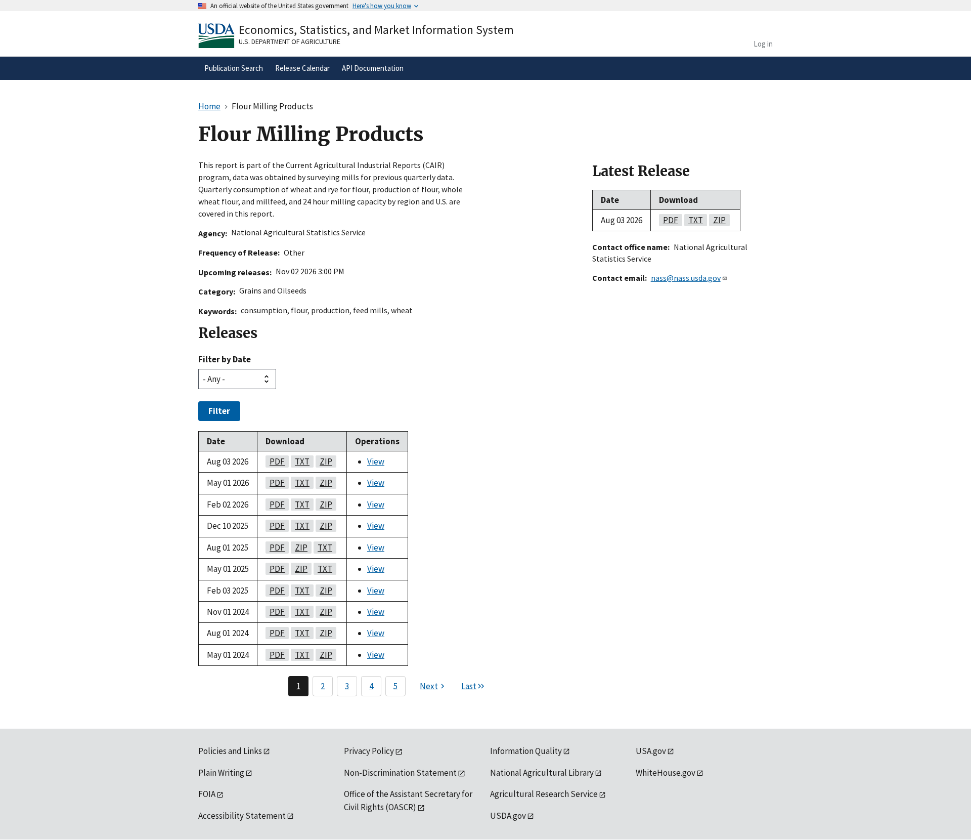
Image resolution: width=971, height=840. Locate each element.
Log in (763, 43)
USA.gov (651, 751)
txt (300, 461)
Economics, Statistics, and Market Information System (376, 29)
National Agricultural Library (542, 772)
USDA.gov (508, 815)
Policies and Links (230, 751)
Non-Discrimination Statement (400, 772)
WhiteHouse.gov (665, 772)
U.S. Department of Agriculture (289, 41)
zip (324, 461)
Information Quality (526, 751)
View (375, 461)
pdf (275, 461)
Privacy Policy (369, 751)
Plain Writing (221, 772)
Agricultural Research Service (544, 794)
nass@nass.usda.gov (686, 278)
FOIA (206, 794)
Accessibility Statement (242, 815)
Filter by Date (224, 359)
